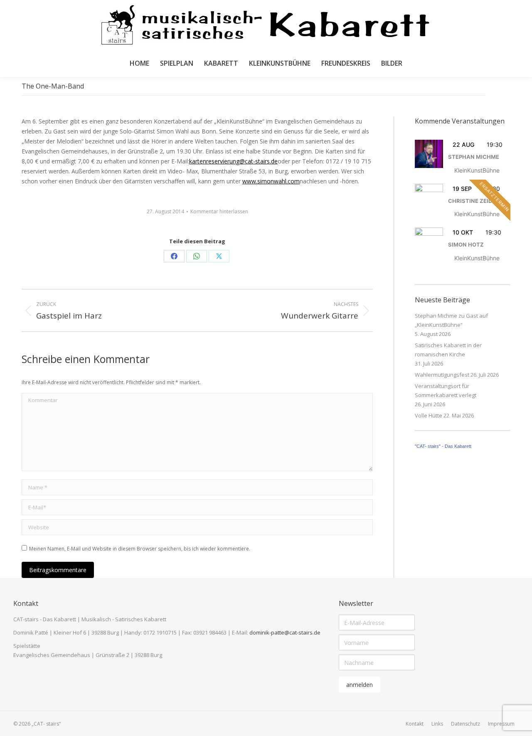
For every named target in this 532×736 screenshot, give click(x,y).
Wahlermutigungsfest (442, 374)
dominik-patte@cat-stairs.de (284, 632)
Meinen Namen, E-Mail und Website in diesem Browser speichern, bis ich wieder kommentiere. (139, 548)
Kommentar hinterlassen (219, 211)
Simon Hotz (466, 244)
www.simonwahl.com (271, 181)
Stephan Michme (473, 156)
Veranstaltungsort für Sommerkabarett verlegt (445, 390)
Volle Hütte (428, 415)
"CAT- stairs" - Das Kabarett (443, 446)
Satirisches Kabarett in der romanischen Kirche (448, 349)
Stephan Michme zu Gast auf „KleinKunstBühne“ (451, 320)
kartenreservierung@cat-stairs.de (233, 161)
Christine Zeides (473, 201)
